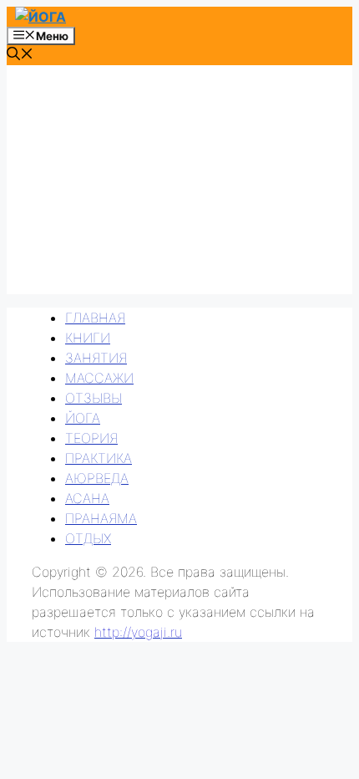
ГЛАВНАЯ (95, 317)
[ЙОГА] (40, 16)
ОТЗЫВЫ (93, 398)
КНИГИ (87, 337)
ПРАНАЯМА (101, 518)
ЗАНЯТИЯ (96, 357)
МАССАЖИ (99, 377)
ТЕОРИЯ (91, 438)
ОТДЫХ (88, 538)
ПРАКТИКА (98, 458)
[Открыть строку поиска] (20, 55)
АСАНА (87, 498)
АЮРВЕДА (97, 478)
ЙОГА (82, 418)
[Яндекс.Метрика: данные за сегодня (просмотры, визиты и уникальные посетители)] (43, 668)
